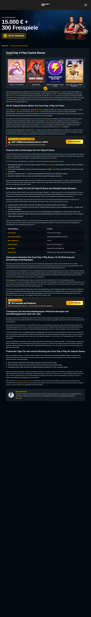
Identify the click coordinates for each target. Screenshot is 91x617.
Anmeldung (40, 109)
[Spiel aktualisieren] (45, 88)
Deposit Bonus (17, 109)
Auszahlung (49, 165)
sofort (61, 126)
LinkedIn (19, 398)
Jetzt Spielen (75, 303)
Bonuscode (36, 111)
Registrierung (53, 95)
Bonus (60, 92)
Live (26, 174)
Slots (11, 158)
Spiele (47, 121)
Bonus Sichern (74, 142)
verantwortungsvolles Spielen (24, 380)
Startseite (5, 45)
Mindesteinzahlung (11, 282)
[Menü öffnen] (85, 5)
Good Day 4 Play (14, 95)
